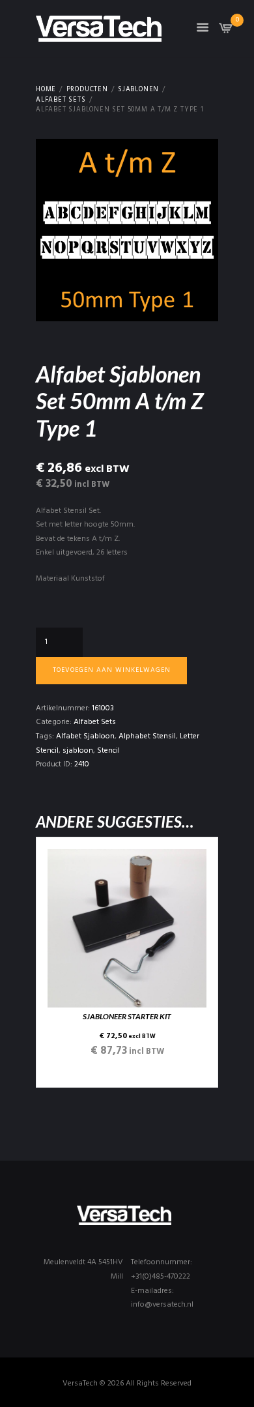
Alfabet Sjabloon (85, 736)
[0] (226, 31)
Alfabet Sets (61, 100)
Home (46, 90)
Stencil (108, 750)
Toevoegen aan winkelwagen (112, 670)
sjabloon (78, 750)
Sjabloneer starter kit (127, 1016)
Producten (87, 90)
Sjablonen (138, 90)
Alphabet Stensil (147, 736)
